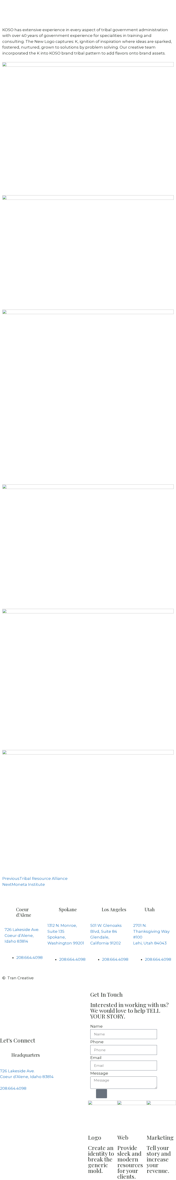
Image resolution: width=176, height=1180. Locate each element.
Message (99, 1073)
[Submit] (101, 1093)
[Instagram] (18, 1107)
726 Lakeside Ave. (22, 929)
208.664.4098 (13, 1088)
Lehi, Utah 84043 (150, 943)
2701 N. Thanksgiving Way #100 (151, 931)
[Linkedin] (30, 1107)
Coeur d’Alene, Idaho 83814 (27, 1076)
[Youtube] (43, 1107)
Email (96, 1057)
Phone (97, 1042)
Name (96, 1026)
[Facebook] (5, 1107)
